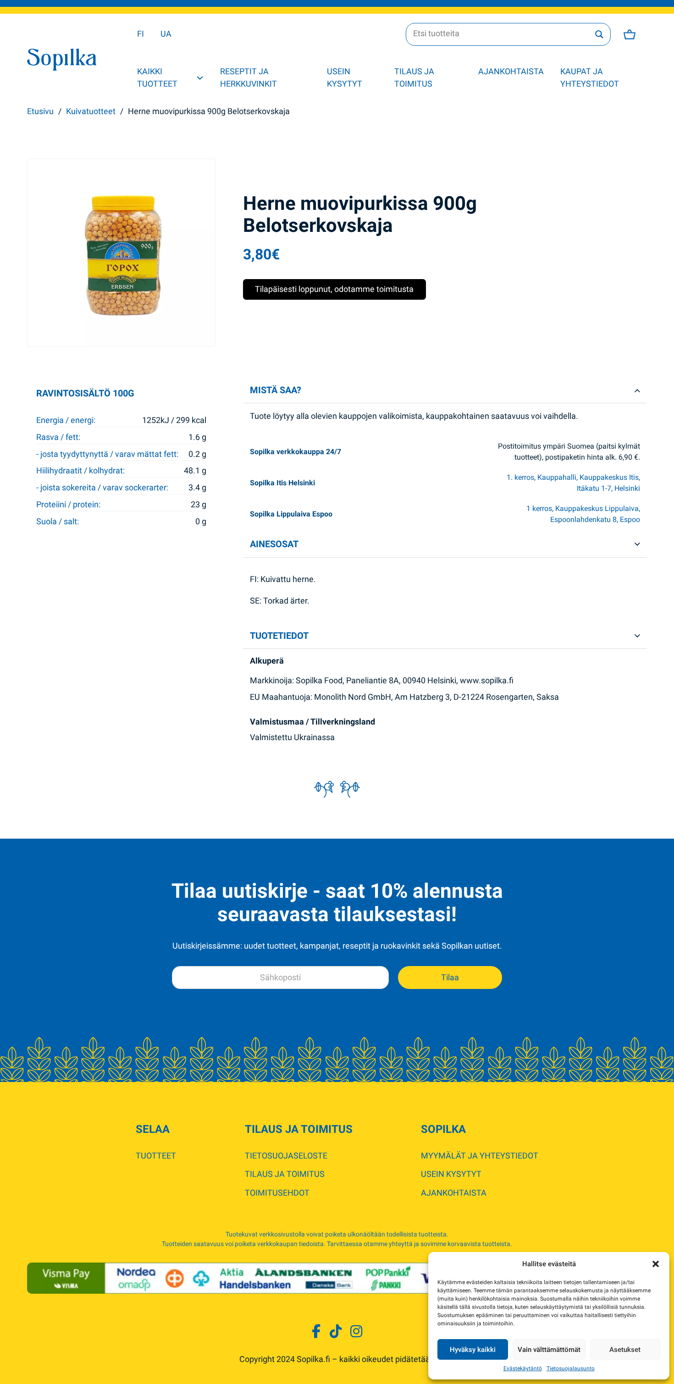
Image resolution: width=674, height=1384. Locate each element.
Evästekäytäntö (522, 1368)
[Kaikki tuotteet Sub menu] (200, 78)
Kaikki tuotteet (157, 77)
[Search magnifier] (599, 34)
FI (140, 33)
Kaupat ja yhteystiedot (589, 77)
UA (165, 33)
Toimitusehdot (277, 1192)
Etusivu (40, 111)
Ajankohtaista (511, 71)
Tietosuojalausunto (571, 1368)
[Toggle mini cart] (629, 34)
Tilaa (450, 977)
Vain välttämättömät (549, 1350)
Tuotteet (156, 1155)
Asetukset (625, 1350)
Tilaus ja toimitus (414, 77)
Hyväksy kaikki (473, 1350)
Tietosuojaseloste (286, 1155)
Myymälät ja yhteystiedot (479, 1155)
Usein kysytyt (344, 77)
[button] (655, 1264)
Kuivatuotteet (91, 111)
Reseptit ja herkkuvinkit (248, 77)
